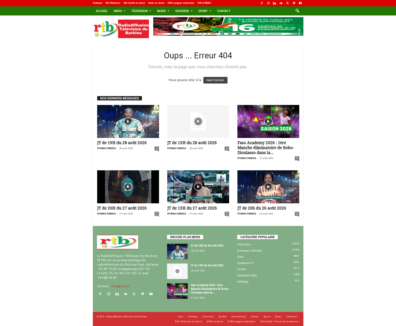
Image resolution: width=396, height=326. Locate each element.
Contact (223, 11)
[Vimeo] (293, 3)
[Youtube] (300, 3)
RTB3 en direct (215, 321)
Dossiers (182, 11)
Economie (208, 316)
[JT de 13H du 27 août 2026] (198, 186)
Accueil (101, 11)
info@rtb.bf (120, 286)
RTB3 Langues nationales (181, 3)
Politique (97, 3)
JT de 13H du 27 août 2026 (192, 208)
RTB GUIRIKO (204, 3)
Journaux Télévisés (249, 250)
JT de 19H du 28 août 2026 (122, 142)
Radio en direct (156, 3)
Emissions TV (245, 263)
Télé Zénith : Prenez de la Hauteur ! (279, 321)
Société (241, 269)
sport (203, 11)
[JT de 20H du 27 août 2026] (128, 186)
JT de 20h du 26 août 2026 (261, 208)
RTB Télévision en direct (188, 321)
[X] (287, 3)
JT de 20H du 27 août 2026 (122, 208)
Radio (161, 11)
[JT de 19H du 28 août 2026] (128, 121)
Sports (266, 316)
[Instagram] (268, 3)
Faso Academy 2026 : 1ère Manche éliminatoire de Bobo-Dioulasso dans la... (265, 147)
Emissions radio (247, 275)
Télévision (139, 11)
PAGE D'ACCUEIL (215, 80)
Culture (254, 316)
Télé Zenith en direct (134, 3)
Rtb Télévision (113, 3)
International (238, 316)
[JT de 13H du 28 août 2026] (198, 121)
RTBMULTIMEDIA (106, 148)
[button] (297, 10)
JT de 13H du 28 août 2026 (192, 142)
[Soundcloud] (281, 3)
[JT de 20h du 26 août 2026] (268, 186)
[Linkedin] (274, 3)
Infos (118, 11)
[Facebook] (261, 3)
